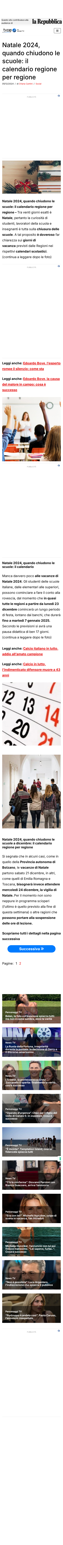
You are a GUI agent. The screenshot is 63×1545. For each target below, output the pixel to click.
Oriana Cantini (26, 83)
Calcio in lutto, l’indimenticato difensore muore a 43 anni (31, 669)
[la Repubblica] (47, 22)
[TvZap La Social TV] (13, 30)
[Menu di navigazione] (57, 30)
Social (38, 83)
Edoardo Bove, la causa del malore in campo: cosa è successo (31, 384)
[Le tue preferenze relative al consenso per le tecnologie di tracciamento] (60, 1159)
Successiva (30, 949)
